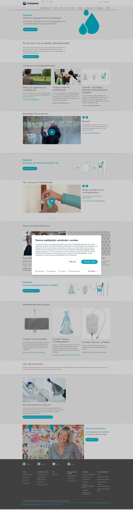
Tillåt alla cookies (89, 262)
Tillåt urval (72, 262)
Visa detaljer (91, 271)
